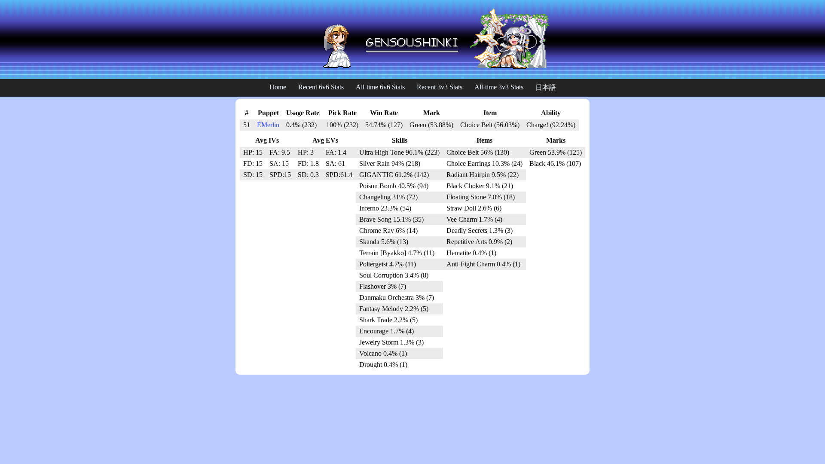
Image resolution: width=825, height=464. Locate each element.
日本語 (545, 87)
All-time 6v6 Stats (380, 87)
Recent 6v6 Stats (321, 87)
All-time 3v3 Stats (498, 87)
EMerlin (268, 124)
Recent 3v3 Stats (439, 87)
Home (277, 87)
